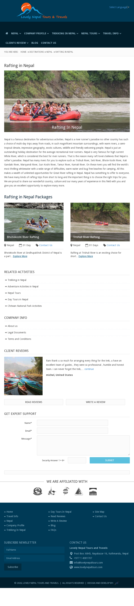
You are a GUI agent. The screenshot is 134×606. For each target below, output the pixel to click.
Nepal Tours (14, 293)
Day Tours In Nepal (61, 511)
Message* (26, 438)
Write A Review (59, 520)
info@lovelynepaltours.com (88, 562)
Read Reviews (33, 402)
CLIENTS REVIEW (16, 42)
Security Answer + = (53, 460)
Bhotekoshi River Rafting (23, 237)
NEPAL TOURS (89, 33)
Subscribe (13, 567)
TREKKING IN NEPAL (64, 33)
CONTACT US (48, 42)
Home (23, 52)
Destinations (36, 52)
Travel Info (12, 516)
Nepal (49, 52)
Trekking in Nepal (17, 280)
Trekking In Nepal (15, 530)
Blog (53, 525)
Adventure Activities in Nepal (23, 286)
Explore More (20, 256)
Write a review (95, 402)
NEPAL (14, 33)
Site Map (99, 511)
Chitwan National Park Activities (25, 305)
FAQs (53, 530)
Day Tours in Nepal (18, 299)
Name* (28, 423)
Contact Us (45, 245)
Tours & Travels (44, 16)
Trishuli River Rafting (86, 237)
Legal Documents (17, 332)
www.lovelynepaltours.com (88, 567)
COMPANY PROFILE (35, 33)
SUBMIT (109, 460)
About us (12, 326)
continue (89, 369)
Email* (28, 431)
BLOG (34, 42)
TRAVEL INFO (111, 33)
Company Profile (15, 525)
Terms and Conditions (19, 339)
